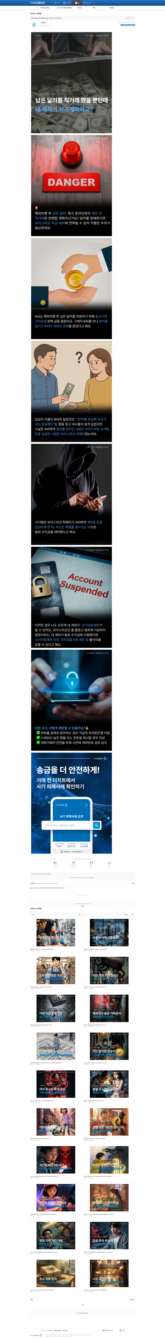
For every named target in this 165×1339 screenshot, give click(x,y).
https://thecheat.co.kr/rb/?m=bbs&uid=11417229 (47, 883)
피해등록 (67, 3)
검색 (57, 3)
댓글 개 (32, 888)
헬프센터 (87, 3)
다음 (82, 1304)
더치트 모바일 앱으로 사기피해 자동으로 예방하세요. (82, 877)
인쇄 (127, 22)
